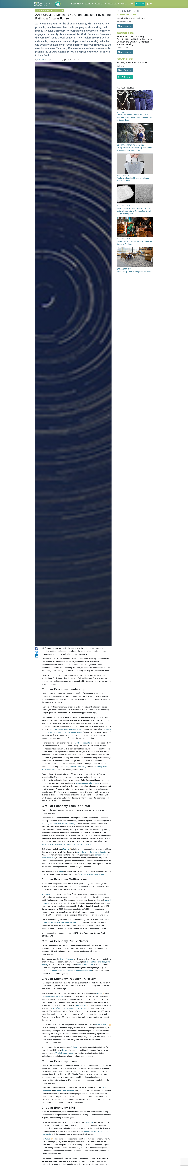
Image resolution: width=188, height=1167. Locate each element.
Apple (60, 871)
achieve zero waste (85, 965)
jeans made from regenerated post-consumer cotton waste (66, 844)
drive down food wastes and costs (91, 852)
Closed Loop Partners (64, 1091)
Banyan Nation (102, 1025)
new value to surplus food (52, 996)
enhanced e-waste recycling (92, 874)
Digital (124, 4)
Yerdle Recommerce (64, 1053)
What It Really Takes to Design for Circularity (134, 272)
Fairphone (89, 1122)
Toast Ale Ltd (80, 1005)
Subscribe (140, 4)
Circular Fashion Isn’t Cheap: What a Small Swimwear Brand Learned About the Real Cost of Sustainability (134, 117)
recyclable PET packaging (75, 766)
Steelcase (46, 894)
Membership (100, 4)
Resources (112, 4)
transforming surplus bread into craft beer (70, 1008)
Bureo (64, 1050)
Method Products (82, 743)
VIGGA (74, 1047)
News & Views (76, 4)
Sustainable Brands (43, 60)
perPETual (46, 1139)
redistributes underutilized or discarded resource (72, 971)
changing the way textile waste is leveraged (59, 823)
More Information (124, 26)
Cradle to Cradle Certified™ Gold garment (59, 922)
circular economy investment (87, 783)
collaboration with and (64, 729)
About (131, 4)
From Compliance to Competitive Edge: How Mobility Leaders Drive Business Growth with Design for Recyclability (134, 211)
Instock (99, 993)
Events (88, 4)
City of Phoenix (66, 959)
